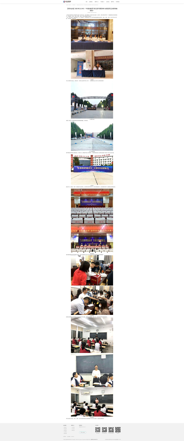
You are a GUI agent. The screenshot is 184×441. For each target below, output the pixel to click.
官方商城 (117, 1)
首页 (86, 1)
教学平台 (72, 436)
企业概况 (90, 1)
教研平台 (112, 1)
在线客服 (83, 432)
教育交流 (73, 430)
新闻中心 (96, 1)
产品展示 (102, 1)
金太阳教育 (68, 436)
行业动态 (73, 428)
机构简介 (65, 427)
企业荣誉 (65, 431)
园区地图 (65, 433)
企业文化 (107, 1)
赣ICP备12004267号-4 (94, 439)
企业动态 (73, 427)
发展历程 (65, 430)
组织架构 (65, 428)
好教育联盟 (73, 4)
